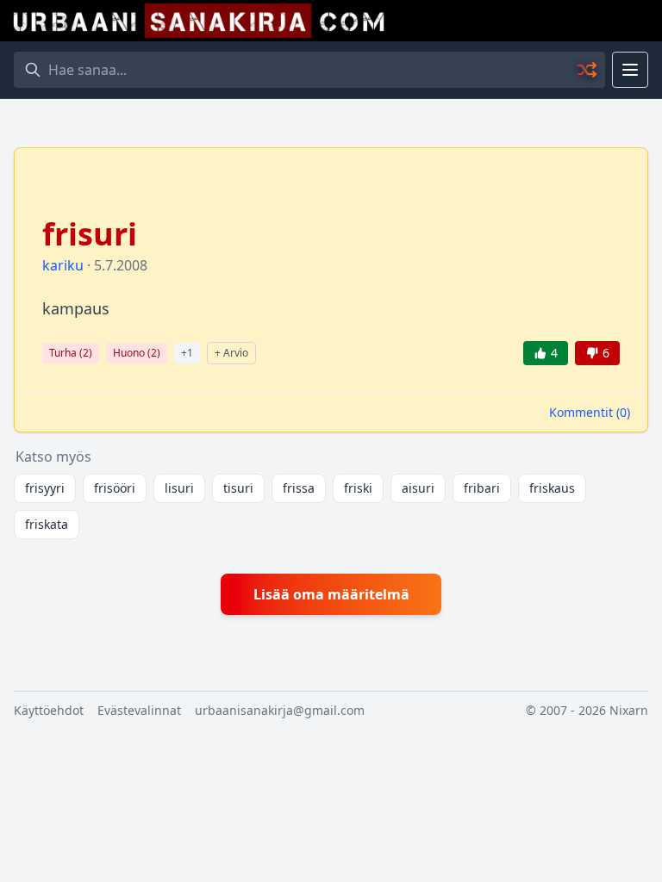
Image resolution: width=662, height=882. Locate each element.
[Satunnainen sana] (588, 69)
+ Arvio (231, 352)
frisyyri (45, 488)
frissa (299, 488)
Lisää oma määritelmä (331, 594)
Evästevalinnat (139, 710)
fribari (482, 488)
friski (358, 488)
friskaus (552, 488)
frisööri (114, 488)
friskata (46, 524)
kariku (63, 265)
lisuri (179, 488)
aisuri (418, 488)
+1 (187, 352)
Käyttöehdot (49, 710)
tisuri (238, 488)
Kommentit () (589, 412)
